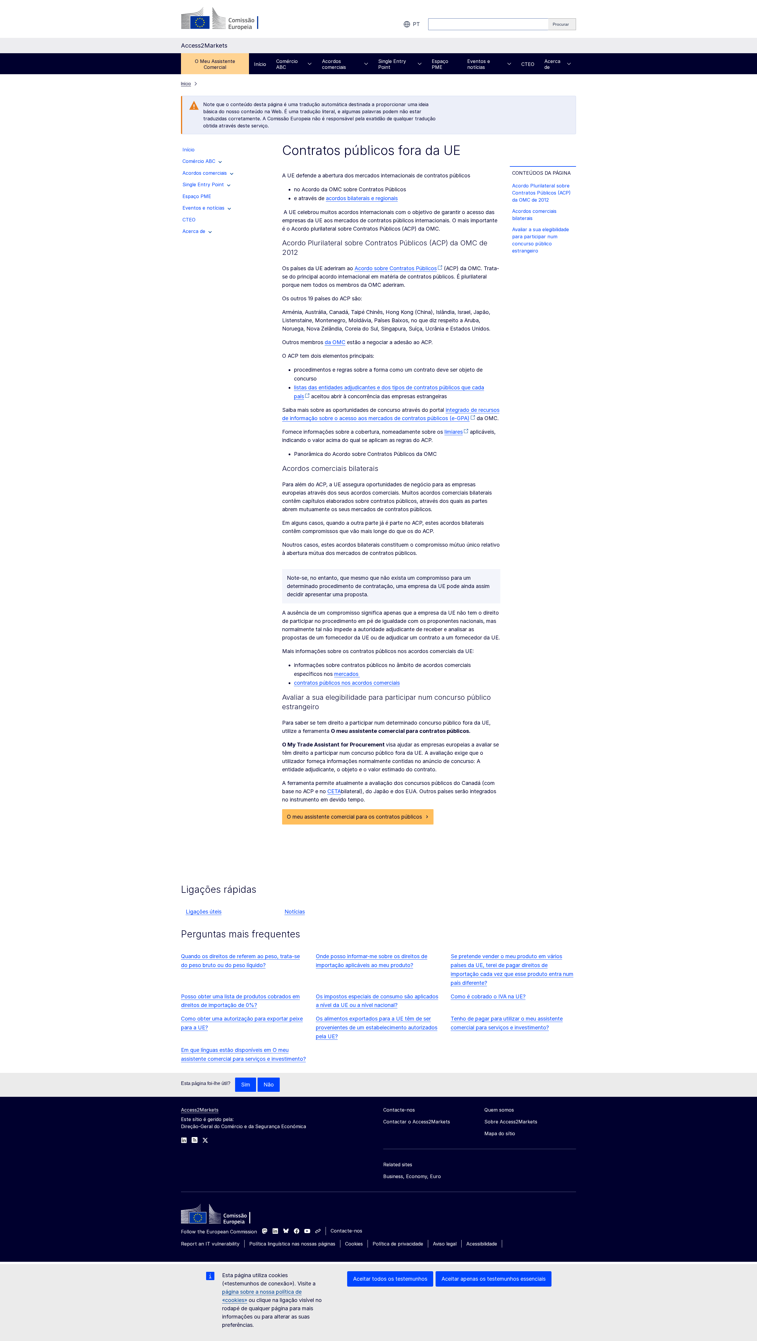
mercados (347, 674)
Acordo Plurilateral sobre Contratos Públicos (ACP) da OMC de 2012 (541, 193)
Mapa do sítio (499, 1133)
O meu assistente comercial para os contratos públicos (354, 817)
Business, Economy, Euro (412, 1176)
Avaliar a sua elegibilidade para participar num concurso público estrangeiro (540, 240)
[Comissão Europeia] (228, 19)
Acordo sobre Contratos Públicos (396, 268)
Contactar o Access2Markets (416, 1122)
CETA (334, 791)
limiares (453, 432)
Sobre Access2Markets (510, 1122)
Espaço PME (440, 64)
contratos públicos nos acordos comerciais (347, 683)
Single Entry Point (392, 64)
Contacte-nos (346, 1231)
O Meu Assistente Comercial (215, 64)
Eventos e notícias (478, 64)
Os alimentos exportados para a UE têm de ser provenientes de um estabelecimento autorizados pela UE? (376, 1027)
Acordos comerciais (334, 64)
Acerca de (552, 64)
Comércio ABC (287, 64)
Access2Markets (200, 1110)
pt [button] (416, 24)
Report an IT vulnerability (210, 1244)
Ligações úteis (203, 911)
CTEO (527, 64)
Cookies (354, 1244)
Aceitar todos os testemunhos (390, 1279)
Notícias (294, 911)
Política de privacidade (398, 1244)
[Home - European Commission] (224, 1215)
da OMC (335, 342)
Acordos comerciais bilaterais (534, 214)
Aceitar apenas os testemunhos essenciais (493, 1279)
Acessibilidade (481, 1244)
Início (260, 64)
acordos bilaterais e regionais (362, 198)
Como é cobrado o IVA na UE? (488, 996)
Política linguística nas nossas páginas (292, 1244)
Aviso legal (445, 1244)
